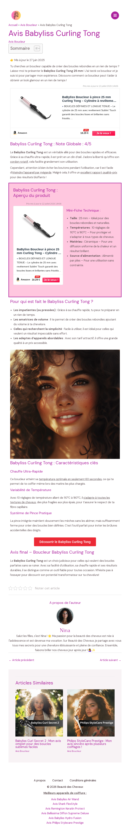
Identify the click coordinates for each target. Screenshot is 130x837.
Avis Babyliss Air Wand (65, 799)
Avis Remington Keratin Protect (65, 808)
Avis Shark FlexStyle (65, 804)
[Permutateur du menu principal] (115, 15)
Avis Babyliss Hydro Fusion (65, 818)
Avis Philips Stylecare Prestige (65, 823)
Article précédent (21, 660)
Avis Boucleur (16, 41)
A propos (40, 780)
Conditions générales (83, 780)
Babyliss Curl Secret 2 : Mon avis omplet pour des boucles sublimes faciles (38, 744)
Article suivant (110, 660)
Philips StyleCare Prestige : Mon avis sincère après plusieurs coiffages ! (89, 744)
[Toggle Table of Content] (35, 48)
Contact (57, 780)
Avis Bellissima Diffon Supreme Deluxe (65, 813)
